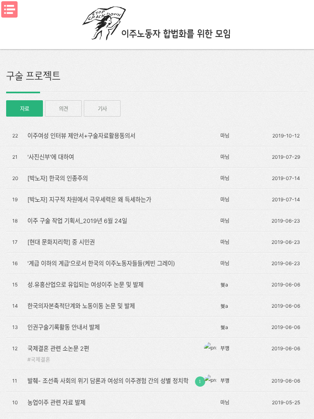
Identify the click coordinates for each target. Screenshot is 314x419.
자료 (24, 108)
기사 (102, 108)
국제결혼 (40, 359)
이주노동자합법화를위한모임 (157, 22)
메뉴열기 (9, 9)
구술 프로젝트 (33, 76)
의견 (63, 108)
